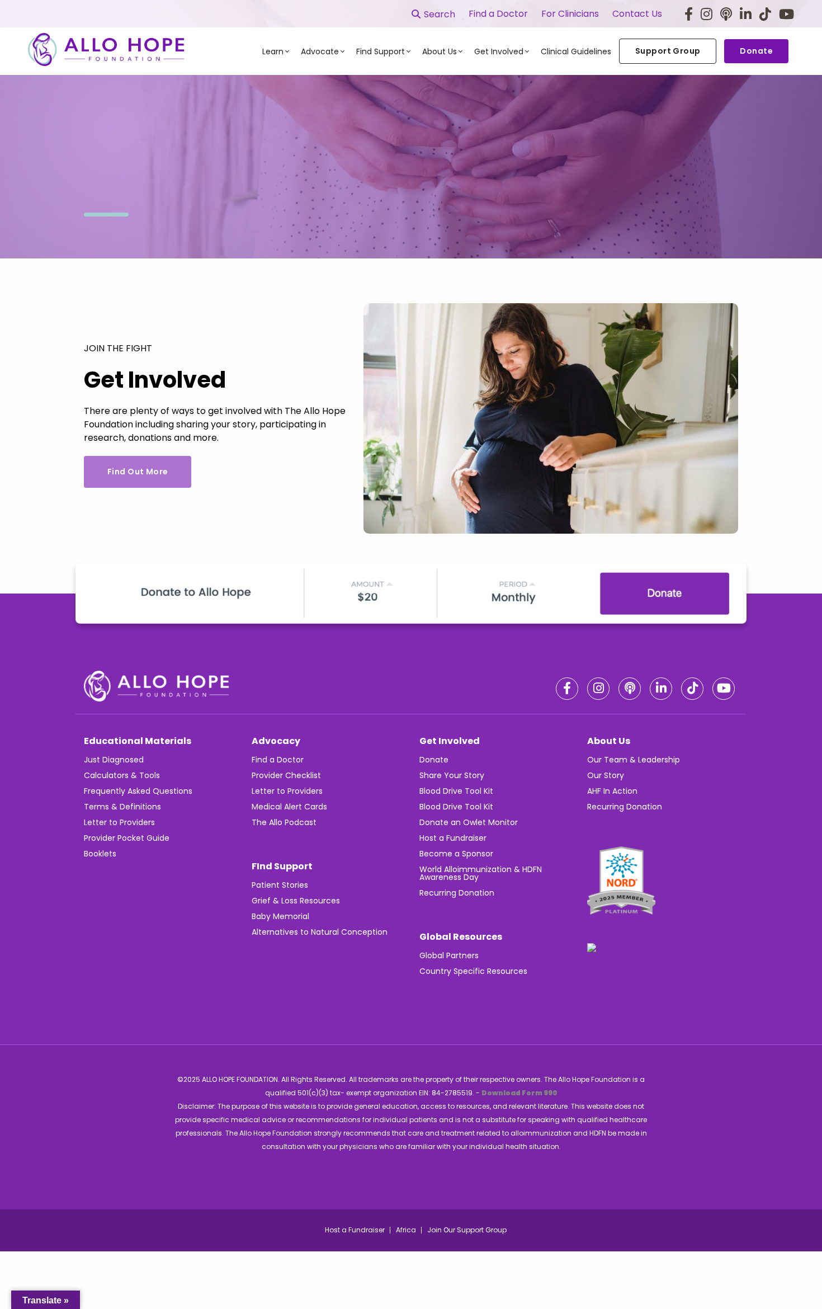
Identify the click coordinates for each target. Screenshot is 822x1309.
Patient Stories (280, 885)
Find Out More (137, 471)
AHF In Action (612, 791)
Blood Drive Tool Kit (456, 791)
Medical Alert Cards (289, 807)
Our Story (605, 775)
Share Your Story (451, 775)
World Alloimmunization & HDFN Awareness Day (480, 873)
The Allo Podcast (284, 822)
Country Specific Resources (473, 971)
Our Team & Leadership (633, 760)
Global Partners (449, 955)
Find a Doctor (498, 14)
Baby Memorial (280, 916)
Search (439, 14)
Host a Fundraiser (452, 838)
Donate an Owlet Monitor (468, 822)
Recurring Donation (456, 893)
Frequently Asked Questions (138, 791)
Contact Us (637, 14)
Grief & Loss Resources (296, 901)
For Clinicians (570, 14)
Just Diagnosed (114, 760)
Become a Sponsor (456, 854)
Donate (433, 760)
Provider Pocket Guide (126, 838)
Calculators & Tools (122, 775)
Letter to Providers (119, 822)
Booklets (100, 854)
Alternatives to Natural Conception (320, 932)
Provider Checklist (286, 775)
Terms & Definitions (122, 807)
